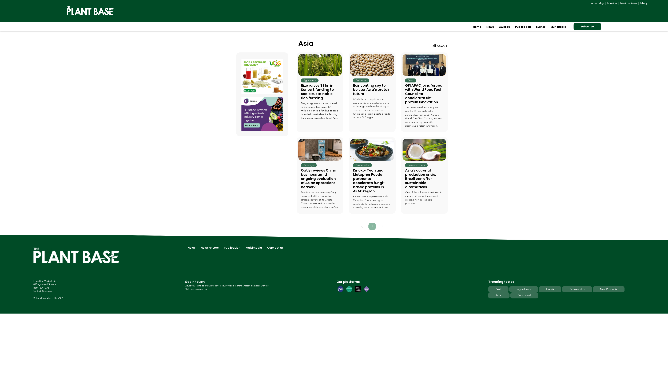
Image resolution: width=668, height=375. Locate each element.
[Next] (382, 226)
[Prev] (361, 226)
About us (612, 3)
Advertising (598, 3)
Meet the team (628, 3)
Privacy (643, 3)
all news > (440, 46)
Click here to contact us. (196, 289)
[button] (490, 26)
